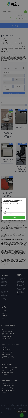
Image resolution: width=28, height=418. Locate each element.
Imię (4, 206)
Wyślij (14, 217)
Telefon (4, 211)
